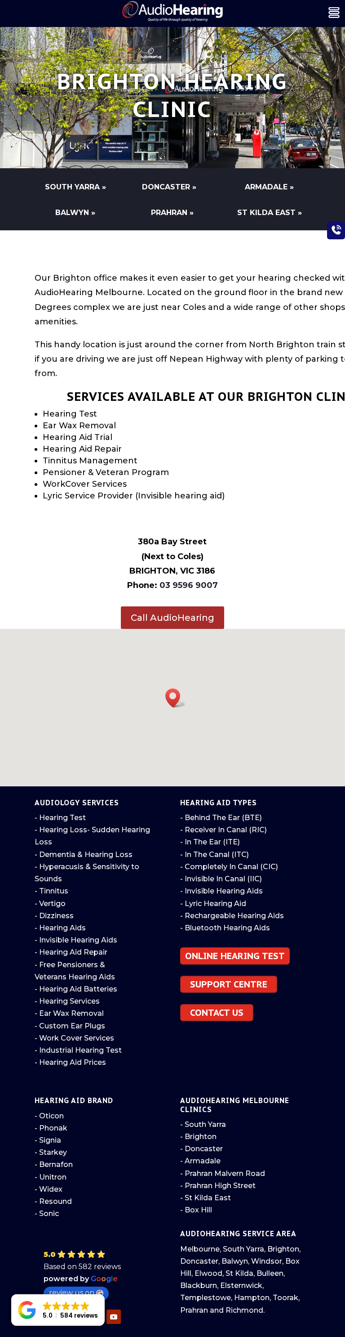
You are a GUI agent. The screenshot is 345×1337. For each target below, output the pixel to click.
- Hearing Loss (61, 830)
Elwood (208, 1273)
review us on (71, 1292)
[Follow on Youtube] (113, 1317)
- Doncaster (201, 1148)
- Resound (53, 1201)
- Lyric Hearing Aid (213, 903)
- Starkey (51, 1152)
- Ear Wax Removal (69, 1013)
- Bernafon (54, 1164)
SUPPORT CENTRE (228, 984)
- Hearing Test (60, 817)
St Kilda (239, 1273)
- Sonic (47, 1213)
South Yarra (243, 1249)
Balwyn (234, 1261)
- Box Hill (196, 1210)
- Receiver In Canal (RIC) (223, 830)
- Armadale (200, 1161)
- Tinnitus (51, 891)
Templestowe (205, 1297)
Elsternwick (241, 1285)
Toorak (285, 1297)
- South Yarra (203, 1124)
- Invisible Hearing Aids (76, 940)
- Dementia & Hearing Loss (84, 854)
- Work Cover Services (74, 1038)
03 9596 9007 (188, 585)
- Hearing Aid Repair (71, 952)
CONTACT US (216, 1012)
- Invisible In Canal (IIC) (221, 879)
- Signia (48, 1140)
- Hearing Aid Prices (70, 1062)
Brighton (283, 1249)
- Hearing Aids (60, 928)
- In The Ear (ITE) (210, 842)
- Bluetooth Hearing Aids (225, 928)
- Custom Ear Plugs (70, 1026)
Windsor (266, 1261)
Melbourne (200, 1249)
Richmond (244, 1310)
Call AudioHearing (172, 617)
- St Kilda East (205, 1197)
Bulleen (270, 1273)
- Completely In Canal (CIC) (229, 866)
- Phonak (51, 1128)
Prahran (194, 1310)
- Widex (48, 1189)
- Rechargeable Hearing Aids (232, 915)
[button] (176, 698)
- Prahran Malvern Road (222, 1173)
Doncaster (199, 1261)
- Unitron (50, 1177)
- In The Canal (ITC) (214, 854)
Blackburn (198, 1285)
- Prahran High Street (218, 1185)
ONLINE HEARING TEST (235, 956)
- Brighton (198, 1136)
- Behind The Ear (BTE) (221, 817)
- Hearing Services (67, 1001)
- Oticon (49, 1116)
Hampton (252, 1297)
